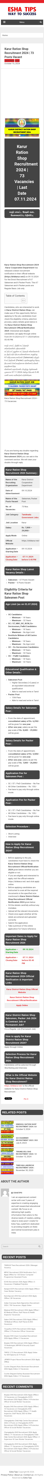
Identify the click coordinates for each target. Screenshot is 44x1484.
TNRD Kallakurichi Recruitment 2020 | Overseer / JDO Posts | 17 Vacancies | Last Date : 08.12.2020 (28, 1166)
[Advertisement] (22, 95)
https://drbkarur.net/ (13, 1086)
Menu (22, 22)
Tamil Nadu (9, 60)
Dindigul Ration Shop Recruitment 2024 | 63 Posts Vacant (26, 1125)
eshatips (17, 1193)
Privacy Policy (7, 1475)
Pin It (26, 1099)
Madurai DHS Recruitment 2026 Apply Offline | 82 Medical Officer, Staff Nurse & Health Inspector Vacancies (21, 1312)
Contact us (28, 1475)
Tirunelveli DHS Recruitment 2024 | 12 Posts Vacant (26, 1153)
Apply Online (22, 1005)
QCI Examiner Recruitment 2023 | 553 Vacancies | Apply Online (28, 1139)
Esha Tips (13, 1472)
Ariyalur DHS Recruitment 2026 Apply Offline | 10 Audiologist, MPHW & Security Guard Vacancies (21, 1345)
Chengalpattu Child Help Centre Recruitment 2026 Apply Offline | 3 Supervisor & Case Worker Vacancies (22, 1437)
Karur (17, 60)
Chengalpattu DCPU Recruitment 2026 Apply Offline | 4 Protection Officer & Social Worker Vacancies (21, 1399)
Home (5, 35)
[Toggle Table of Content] (22, 300)
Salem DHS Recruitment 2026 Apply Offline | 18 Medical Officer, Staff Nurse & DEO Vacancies (21, 1321)
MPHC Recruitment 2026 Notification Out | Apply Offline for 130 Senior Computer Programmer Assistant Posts (20, 1274)
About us (18, 1475)
